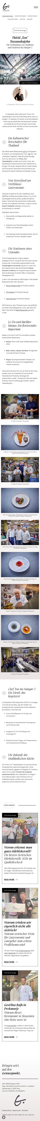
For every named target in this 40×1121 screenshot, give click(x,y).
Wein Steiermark (10, 953)
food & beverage (20, 30)
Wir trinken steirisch (23, 951)
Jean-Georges (11, 299)
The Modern (10, 292)
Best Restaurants (22, 310)
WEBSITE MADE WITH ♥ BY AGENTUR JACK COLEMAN (18, 1115)
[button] (36, 7)
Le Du (25, 151)
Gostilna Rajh (11, 1026)
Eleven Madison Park (13, 286)
